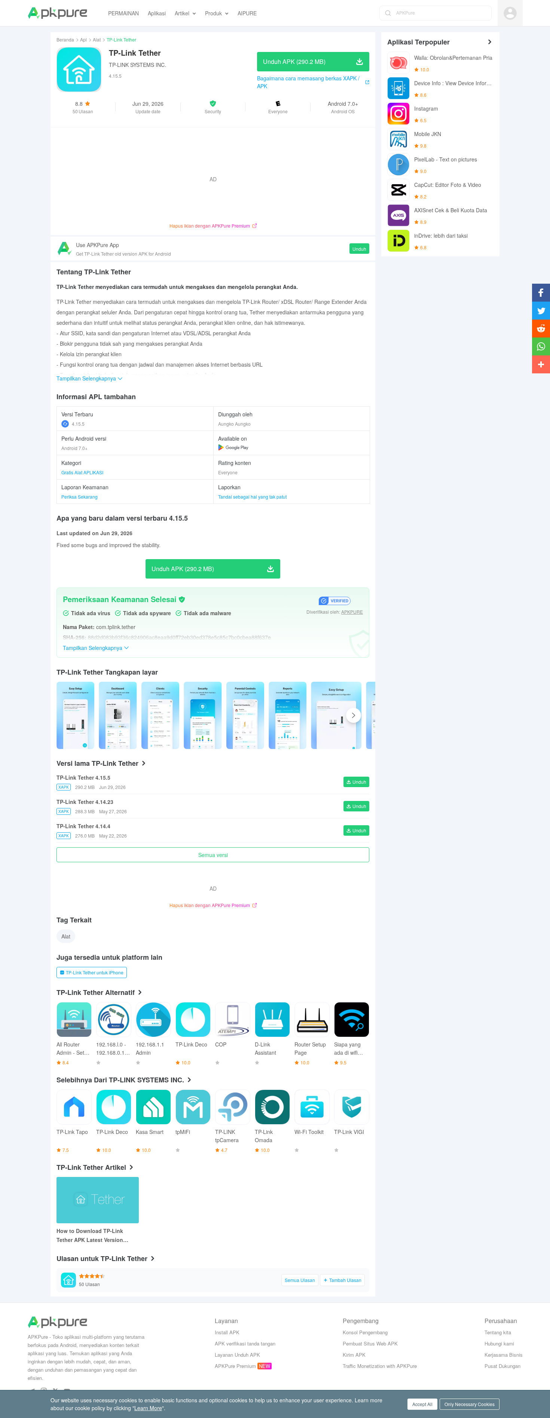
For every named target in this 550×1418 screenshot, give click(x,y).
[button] (213, 107)
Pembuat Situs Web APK (370, 1343)
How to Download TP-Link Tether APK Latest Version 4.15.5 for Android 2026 (89, 1235)
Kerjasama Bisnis (504, 1354)
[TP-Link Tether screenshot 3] (202, 715)
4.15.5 (78, 423)
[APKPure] (57, 13)
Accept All (422, 1404)
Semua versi (213, 854)
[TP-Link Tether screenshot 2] (160, 715)
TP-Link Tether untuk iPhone (94, 972)
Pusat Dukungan (502, 1365)
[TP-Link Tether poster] (75, 715)
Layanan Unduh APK (237, 1354)
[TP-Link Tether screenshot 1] (118, 715)
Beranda (65, 39)
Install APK (227, 1332)
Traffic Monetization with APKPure (380, 1365)
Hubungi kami (499, 1343)
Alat (97, 39)
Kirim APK (354, 1354)
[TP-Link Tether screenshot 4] (245, 715)
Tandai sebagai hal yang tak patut (252, 496)
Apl (83, 39)
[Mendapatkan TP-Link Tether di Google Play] (233, 447)
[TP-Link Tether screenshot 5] (287, 715)
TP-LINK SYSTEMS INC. (137, 64)
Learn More (148, 1408)
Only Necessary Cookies (469, 1404)
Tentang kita (498, 1332)
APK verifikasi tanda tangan (245, 1343)
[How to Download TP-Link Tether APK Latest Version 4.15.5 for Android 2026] (97, 1200)
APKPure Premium (235, 1365)
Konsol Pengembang (365, 1332)
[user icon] (510, 13)
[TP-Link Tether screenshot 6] (336, 715)
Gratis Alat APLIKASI (82, 472)
